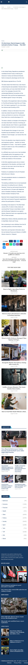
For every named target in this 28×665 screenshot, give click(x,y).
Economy (15, 504)
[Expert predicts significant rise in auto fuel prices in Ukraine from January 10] (14, 574)
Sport (15, 525)
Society (8, 7)
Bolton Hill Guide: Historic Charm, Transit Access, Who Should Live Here (12, 617)
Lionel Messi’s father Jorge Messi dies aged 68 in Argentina (20, 486)
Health (15, 511)
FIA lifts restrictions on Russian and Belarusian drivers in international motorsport (20, 468)
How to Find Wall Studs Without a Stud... (14, 411)
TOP (15, 531)
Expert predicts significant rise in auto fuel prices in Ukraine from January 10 (13, 580)
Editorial (9, 663)
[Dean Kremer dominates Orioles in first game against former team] (7, 479)
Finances (15, 507)
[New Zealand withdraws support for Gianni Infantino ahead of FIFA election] (7, 460)
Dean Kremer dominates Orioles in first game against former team (6, 486)
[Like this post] (11, 241)
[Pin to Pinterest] (21, 241)
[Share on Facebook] (15, 241)
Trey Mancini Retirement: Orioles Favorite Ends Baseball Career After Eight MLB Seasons (12, 450)
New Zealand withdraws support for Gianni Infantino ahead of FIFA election (7, 468)
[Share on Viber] (17, 244)
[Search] (26, 2)
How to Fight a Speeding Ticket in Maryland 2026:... (17, 650)
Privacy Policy (17, 663)
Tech (15, 528)
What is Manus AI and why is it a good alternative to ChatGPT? (11, 586)
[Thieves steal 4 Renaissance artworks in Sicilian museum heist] (14, 303)
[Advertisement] (14, 25)
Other (15, 514)
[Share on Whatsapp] (10, 244)
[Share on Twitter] (18, 241)
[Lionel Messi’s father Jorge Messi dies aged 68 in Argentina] (21, 479)
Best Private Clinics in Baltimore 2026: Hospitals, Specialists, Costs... (17, 632)
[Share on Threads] (21, 244)
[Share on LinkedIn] (4, 244)
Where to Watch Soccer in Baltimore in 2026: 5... (17, 641)
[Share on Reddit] (7, 244)
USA (15, 535)
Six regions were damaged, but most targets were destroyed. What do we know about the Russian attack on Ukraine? (13, 611)
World (15, 538)
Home (2, 7)
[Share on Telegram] (14, 244)
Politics (15, 518)
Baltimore (15, 500)
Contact (26, 663)
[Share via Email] (4, 247)
